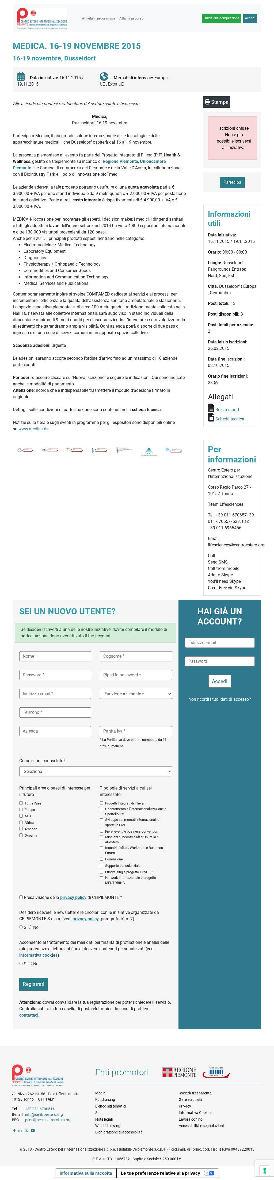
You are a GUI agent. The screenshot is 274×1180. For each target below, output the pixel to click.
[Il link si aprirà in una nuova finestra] (14, 1130)
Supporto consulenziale (122, 866)
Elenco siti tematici (110, 1106)
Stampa (219, 102)
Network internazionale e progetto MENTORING (130, 880)
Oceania (31, 835)
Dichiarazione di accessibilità (119, 1132)
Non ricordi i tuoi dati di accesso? (219, 699)
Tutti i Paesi (33, 803)
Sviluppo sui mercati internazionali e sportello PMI (132, 822)
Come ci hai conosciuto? (42, 760)
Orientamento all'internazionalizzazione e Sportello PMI (135, 811)
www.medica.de (34, 428)
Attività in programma (98, 18)
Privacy (185, 1106)
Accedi (250, 18)
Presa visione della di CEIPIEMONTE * (73, 897)
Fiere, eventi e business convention (131, 831)
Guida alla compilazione (221, 18)
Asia (28, 816)
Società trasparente (195, 1093)
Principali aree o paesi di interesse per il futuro (54, 791)
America (31, 829)
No (36, 927)
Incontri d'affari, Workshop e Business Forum (134, 850)
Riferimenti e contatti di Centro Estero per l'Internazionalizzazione (49, 1076)
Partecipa (232, 182)
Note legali (104, 1119)
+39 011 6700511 (40, 1109)
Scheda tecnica (229, 419)
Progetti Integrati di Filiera (124, 803)
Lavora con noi (191, 1119)
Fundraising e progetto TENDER (129, 872)
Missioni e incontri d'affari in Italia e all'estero (132, 839)
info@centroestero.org (44, 1114)
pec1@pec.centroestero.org (48, 1120)
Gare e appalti (190, 1099)
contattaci (28, 1015)
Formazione (114, 859)
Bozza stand (227, 409)
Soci (98, 1112)
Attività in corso (131, 18)
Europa (30, 810)
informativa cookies (38, 955)
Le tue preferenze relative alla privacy (160, 1173)
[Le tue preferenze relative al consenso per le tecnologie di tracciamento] (265, 1171)
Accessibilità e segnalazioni (201, 1126)
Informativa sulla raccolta (86, 1173)
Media (100, 1093)
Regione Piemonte (120, 161)
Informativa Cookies (195, 1112)
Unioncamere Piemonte (222, 1074)
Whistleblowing (107, 1126)
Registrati (33, 984)
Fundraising (105, 1099)
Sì (26, 927)
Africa (29, 823)
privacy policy (73, 897)
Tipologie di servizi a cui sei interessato (126, 791)
